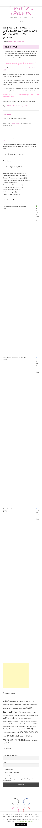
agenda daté (14, 701)
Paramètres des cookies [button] (24, 821)
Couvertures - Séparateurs (11, 185)
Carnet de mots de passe (22, 715)
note (35, 723)
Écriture (10, 743)
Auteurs (23, 708)
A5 (8, 701)
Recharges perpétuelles (10, 189)
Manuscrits (30, 723)
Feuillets (15, 721)
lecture (25, 723)
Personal (11, 726)
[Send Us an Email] (16, 1)
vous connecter (16, 123)
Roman (5, 736)
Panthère (5, 726)
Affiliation (9, 106)
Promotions (9, 769)
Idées (21, 723)
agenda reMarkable (10, 704)
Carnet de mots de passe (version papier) (16, 180)
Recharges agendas (27, 731)
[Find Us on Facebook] (19, 1)
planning (28, 726)
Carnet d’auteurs (8, 715)
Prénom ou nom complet (11, 755)
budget (24, 712)
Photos (23, 726)
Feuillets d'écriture (9, 182)
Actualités (8, 776)
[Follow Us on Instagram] (21, 1)
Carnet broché (31, 712)
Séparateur (13, 735)
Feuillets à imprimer (14, 723)
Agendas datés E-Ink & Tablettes (13, 173)
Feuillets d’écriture (23, 721)
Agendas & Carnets (21, 11)
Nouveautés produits (12, 772)
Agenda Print (20, 41)
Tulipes (29, 736)
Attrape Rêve (13, 708)
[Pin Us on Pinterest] (24, 1)
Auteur (19, 708)
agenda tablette (24, 704)
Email (4, 762)
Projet (34, 726)
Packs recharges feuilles (10, 194)
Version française (14, 739)
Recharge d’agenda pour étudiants (18, 728)
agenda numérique (27, 701)
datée (20, 718)
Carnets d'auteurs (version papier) (14, 178)
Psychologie (6, 728)
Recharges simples (9, 192)
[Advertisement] (16, 675)
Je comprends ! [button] (21, 824)
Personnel (18, 726)
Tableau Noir (23, 736)
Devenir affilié (16, 106)
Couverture (11, 718)
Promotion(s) (7, 114)
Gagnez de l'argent (25, 106)
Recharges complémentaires (12, 187)
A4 (4, 701)
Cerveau (32, 715)
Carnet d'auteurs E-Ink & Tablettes (14, 175)
